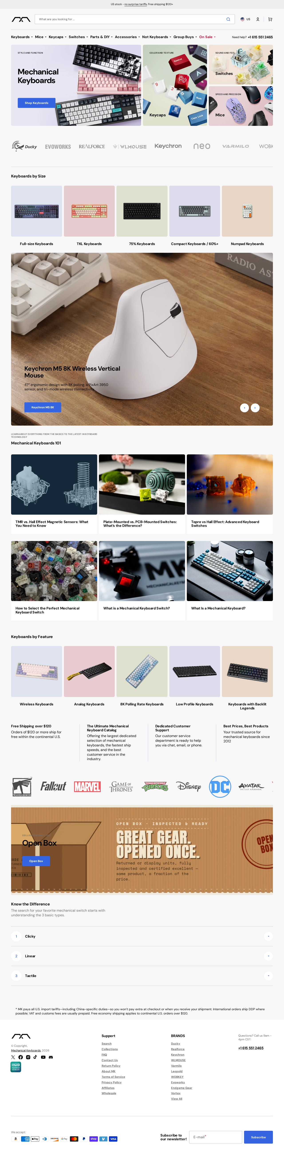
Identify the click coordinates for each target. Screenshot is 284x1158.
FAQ (104, 1055)
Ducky (175, 1043)
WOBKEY (177, 1077)
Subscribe (258, 1137)
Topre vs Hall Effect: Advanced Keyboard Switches (225, 524)
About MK (109, 1071)
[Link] (76, 85)
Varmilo (176, 1066)
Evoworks (178, 1082)
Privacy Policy (112, 1082)
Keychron (177, 1055)
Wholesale (109, 1093)
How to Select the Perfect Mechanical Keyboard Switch (47, 610)
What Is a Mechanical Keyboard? (218, 608)
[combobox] (135, 19)
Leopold (177, 1071)
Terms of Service (113, 1077)
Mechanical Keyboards (26, 1050)
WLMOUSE (178, 1060)
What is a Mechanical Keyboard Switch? (136, 608)
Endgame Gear (181, 1088)
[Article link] (54, 494)
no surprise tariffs (135, 4)
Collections (110, 1049)
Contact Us (110, 1060)
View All (176, 1099)
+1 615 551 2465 (260, 37)
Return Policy (111, 1066)
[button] (258, 19)
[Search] (229, 19)
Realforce (178, 1049)
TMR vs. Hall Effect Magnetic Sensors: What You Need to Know (52, 524)
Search (107, 1043)
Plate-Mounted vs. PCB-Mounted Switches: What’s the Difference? (140, 524)
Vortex (175, 1093)
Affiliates (108, 1088)
